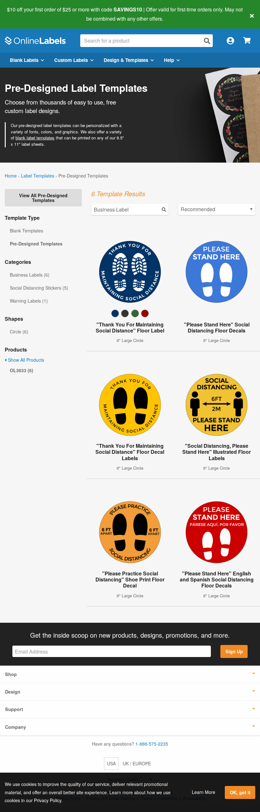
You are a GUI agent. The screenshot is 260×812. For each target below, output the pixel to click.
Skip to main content (23, 14)
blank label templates (35, 138)
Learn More (203, 792)
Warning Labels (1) (29, 301)
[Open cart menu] (246, 40)
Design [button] (12, 691)
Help (169, 60)
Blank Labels (24, 60)
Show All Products (25, 360)
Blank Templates (26, 230)
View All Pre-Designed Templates (43, 197)
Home (11, 175)
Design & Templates (126, 60)
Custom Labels (71, 60)
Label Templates (37, 175)
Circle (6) (19, 331)
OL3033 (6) (21, 370)
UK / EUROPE (137, 763)
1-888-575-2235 (151, 744)
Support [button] (14, 709)
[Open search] (207, 41)
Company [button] (15, 727)
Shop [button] (11, 674)
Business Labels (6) (29, 275)
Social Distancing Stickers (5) (39, 288)
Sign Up (234, 651)
